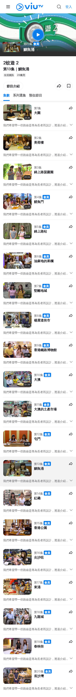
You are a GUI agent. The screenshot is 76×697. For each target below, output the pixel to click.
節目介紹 (13, 86)
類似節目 (35, 95)
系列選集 (19, 95)
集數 (6, 95)
